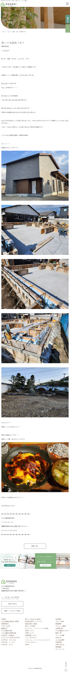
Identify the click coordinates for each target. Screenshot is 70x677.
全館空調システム (31, 635)
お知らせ (58, 637)
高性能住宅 (5, 624)
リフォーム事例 (61, 626)
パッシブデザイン (31, 637)
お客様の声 (59, 628)
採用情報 (58, 647)
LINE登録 (59, 642)
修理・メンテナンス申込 (12, 611)
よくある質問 (60, 640)
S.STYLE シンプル (8, 642)
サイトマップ (60, 649)
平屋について (29, 633)
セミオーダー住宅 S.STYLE (10, 637)
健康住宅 (4, 628)
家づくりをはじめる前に (33, 619)
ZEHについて (29, 630)
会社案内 (58, 619)
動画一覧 (58, 633)
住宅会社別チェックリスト (34, 621)
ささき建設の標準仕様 (8, 633)
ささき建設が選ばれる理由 (10, 621)
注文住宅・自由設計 (7, 635)
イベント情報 (68, 28)
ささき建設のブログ (62, 630)
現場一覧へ (35, 546)
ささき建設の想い (7, 630)
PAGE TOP (66, 664)
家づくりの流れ (30, 626)
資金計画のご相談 (31, 624)
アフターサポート (31, 642)
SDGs (27, 644)
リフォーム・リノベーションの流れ (36, 628)
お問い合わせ (12, 604)
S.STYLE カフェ (7, 644)
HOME (3, 619)
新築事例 (58, 624)
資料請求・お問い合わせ (68, 19)
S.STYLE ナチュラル (8, 640)
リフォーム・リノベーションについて (37, 640)
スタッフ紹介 (60, 621)
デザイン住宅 (5, 626)
